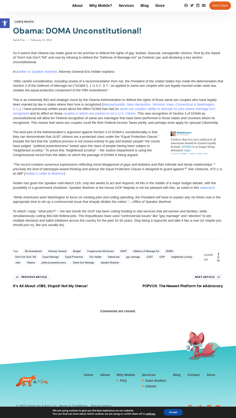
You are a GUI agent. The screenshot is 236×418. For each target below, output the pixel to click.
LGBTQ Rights (24, 22)
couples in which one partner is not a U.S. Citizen (99, 113)
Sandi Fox (19, 40)
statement (207, 188)
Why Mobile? (100, 6)
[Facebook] (186, 5)
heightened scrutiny (181, 257)
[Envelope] (204, 5)
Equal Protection (74, 257)
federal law (113, 257)
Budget (77, 251)
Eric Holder (95, 257)
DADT (123, 251)
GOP (162, 257)
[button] (5, 23)
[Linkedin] (198, 5)
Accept (173, 412)
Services (126, 6)
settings (150, 414)
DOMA (169, 251)
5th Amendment (33, 251)
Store (160, 6)
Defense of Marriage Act (146, 251)
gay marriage (133, 257)
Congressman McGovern (100, 251)
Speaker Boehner (110, 262)
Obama (31, 262)
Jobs (17, 262)
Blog (144, 6)
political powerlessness (53, 262)
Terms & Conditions (73, 406)
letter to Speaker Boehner (38, 72)
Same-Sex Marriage (83, 262)
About (77, 6)
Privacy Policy (101, 406)
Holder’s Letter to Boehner (44, 173)
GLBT (150, 257)
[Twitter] (192, 5)
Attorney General (57, 251)
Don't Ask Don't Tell (25, 257)
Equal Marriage (51, 257)
